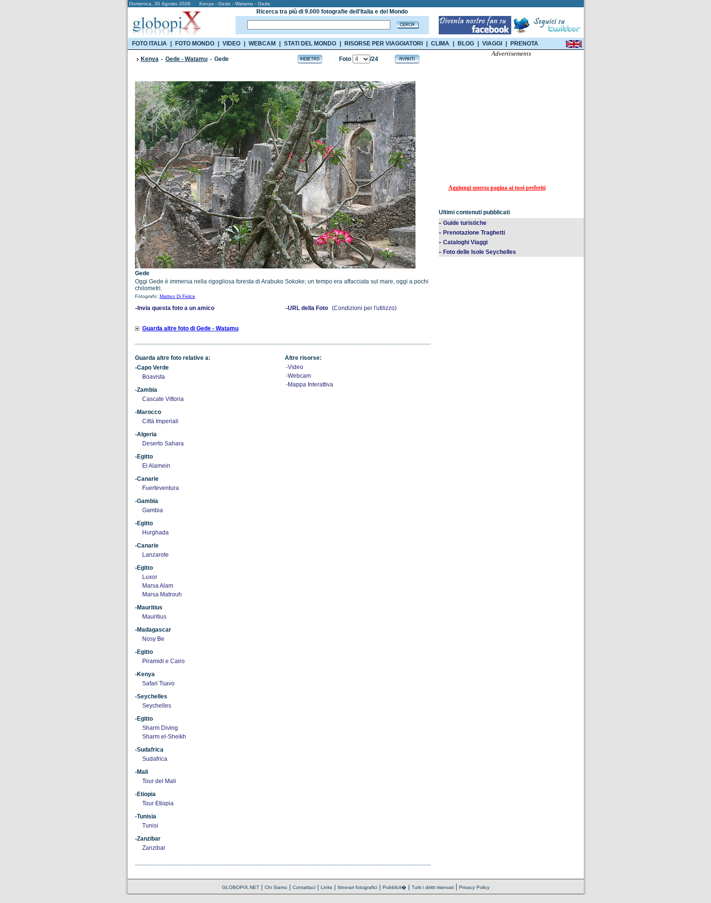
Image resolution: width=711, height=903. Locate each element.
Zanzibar (153, 847)
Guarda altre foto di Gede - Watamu (190, 328)
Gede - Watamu (186, 59)
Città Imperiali (160, 421)
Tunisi (150, 825)
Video (295, 367)
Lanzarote (155, 554)
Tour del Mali (159, 781)
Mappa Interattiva (310, 384)
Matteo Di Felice (177, 296)
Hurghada (155, 532)
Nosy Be (153, 639)
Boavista (153, 376)
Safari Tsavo (158, 683)
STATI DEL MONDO (310, 43)
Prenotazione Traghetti (474, 232)
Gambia (152, 510)
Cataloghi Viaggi (465, 242)
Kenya (150, 59)
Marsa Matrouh (162, 594)
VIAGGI (492, 43)
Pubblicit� (394, 887)
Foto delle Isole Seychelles (479, 252)
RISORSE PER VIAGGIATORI (383, 43)
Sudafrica (154, 758)
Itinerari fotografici (357, 887)
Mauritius (154, 616)
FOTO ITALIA (149, 43)
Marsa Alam (157, 585)
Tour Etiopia (158, 803)
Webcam (299, 375)
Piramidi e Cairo (163, 661)
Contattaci (304, 887)
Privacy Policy (474, 887)
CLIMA (440, 43)
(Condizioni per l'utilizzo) (364, 308)
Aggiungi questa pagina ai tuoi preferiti (497, 187)
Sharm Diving (160, 728)
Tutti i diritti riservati (433, 887)
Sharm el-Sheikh (164, 736)
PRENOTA (524, 43)
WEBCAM (262, 43)
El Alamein (156, 465)
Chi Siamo (276, 887)
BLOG (466, 43)
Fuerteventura (160, 488)
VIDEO (231, 43)
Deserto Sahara (163, 443)
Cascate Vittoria (163, 399)
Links (326, 887)
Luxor (149, 577)
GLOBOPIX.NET (240, 887)
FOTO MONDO (194, 43)
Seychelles (156, 705)
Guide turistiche (465, 223)
